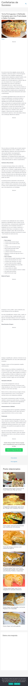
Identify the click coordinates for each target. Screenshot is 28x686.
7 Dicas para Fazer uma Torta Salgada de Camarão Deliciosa (12, 589)
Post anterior (14, 458)
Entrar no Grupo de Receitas (14, 450)
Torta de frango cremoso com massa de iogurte (12, 547)
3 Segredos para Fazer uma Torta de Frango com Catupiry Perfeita (13, 507)
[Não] (26, 681)
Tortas (3, 39)
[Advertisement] (14, 57)
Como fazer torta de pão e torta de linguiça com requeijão (14, 607)
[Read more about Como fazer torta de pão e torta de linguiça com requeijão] (14, 599)
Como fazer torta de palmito (12, 626)
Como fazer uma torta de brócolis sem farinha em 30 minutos (13, 526)
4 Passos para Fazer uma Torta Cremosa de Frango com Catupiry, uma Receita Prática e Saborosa (13, 569)
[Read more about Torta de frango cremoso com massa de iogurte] (14, 537)
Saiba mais (17, 683)
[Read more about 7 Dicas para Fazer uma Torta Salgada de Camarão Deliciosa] (14, 580)
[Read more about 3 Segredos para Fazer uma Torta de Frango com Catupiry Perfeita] (14, 499)
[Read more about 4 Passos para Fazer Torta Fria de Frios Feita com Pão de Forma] (14, 479)
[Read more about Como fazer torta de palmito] (14, 618)
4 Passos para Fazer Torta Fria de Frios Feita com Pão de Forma (13, 489)
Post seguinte (14, 461)
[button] (26, 4)
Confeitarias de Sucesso (9, 4)
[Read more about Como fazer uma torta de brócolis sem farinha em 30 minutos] (14, 517)
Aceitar (10, 683)
